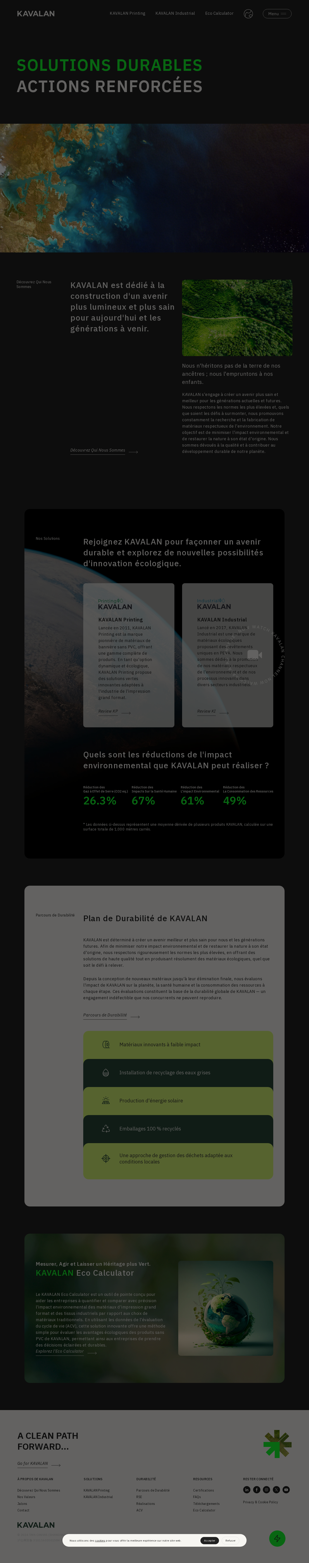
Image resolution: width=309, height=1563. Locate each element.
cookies (100, 1540)
